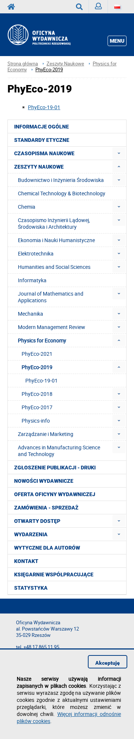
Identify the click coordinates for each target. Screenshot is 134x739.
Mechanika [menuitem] (30, 313)
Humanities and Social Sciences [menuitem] (54, 266)
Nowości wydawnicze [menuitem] (43, 481)
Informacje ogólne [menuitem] (41, 127)
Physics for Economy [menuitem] (42, 340)
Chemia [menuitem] (26, 206)
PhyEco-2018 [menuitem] (37, 393)
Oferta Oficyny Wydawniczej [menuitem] (54, 494)
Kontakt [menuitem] (26, 561)
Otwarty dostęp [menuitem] (37, 521)
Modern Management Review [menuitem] (51, 327)
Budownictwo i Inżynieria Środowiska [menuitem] (61, 179)
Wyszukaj (79, 6)
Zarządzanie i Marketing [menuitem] (45, 433)
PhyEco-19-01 (44, 107)
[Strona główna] (46, 34)
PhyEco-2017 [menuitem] (37, 407)
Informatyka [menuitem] (32, 280)
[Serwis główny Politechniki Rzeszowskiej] (13, 6)
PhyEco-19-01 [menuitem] (41, 380)
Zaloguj (98, 6)
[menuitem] (118, 153)
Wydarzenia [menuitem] (31, 534)
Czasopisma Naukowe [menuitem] (44, 153)
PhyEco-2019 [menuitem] (37, 367)
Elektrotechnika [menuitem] (36, 253)
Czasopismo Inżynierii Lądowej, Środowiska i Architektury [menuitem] (54, 223)
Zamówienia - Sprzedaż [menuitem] (46, 508)
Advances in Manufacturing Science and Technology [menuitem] (59, 451)
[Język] (117, 6)
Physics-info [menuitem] (36, 420)
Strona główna (22, 64)
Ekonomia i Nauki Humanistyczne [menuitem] (56, 240)
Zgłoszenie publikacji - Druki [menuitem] (55, 468)
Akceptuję (107, 663)
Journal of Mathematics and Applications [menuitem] (50, 297)
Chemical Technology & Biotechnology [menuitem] (61, 193)
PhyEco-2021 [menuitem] (37, 353)
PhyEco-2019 (49, 69)
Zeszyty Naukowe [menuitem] (39, 167)
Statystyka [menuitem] (31, 588)
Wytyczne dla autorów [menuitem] (47, 548)
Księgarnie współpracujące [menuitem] (53, 574)
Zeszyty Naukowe (65, 64)
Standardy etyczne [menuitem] (41, 140)
